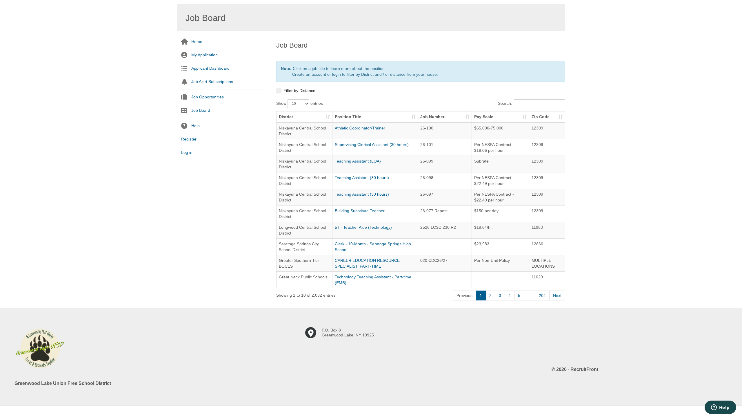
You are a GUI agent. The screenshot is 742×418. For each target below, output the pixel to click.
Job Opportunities (207, 97)
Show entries (299, 103)
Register (189, 139)
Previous (464, 295)
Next (557, 295)
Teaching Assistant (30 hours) (362, 177)
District (286, 116)
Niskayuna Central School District (302, 131)
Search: (505, 103)
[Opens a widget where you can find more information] (720, 408)
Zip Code (541, 116)
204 (542, 295)
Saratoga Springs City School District (299, 247)
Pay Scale (483, 116)
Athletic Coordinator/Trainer (360, 128)
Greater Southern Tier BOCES (299, 263)
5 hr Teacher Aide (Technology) (363, 227)
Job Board (200, 110)
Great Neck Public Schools (303, 277)
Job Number (432, 116)
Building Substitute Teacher (360, 210)
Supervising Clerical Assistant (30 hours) (372, 144)
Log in (186, 152)
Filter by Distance (299, 90)
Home (196, 41)
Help (195, 125)
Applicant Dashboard (210, 68)
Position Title (348, 116)
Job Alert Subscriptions (212, 81)
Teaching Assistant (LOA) (358, 161)
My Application (204, 55)
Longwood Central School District (302, 230)
